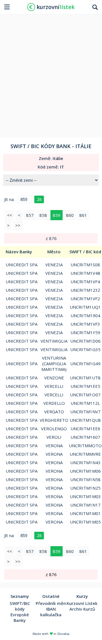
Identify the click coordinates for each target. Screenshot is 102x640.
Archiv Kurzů (82, 609)
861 (83, 215)
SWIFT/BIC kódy (20, 606)
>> (17, 225)
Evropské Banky (19, 617)
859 (56, 215)
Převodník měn (51, 603)
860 (70, 215)
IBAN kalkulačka (50, 611)
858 (43, 215)
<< (9, 215)
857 (30, 215)
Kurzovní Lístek (82, 603)
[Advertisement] (51, 74)
